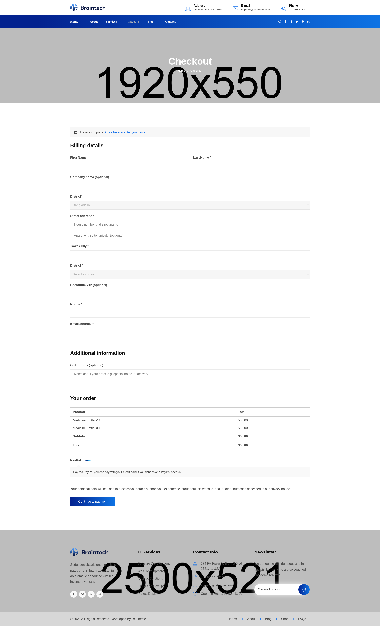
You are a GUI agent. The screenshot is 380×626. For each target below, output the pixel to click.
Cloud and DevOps (151, 586)
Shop (285, 619)
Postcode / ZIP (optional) (88, 285)
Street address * (82, 216)
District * (76, 265)
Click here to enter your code (125, 132)
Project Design (148, 593)
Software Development (154, 563)
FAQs (302, 619)
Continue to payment (92, 501)
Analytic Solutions (150, 578)
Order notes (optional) (86, 365)
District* (76, 196)
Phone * (76, 304)
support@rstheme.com (255, 9)
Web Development (151, 571)
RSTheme (139, 619)
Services (111, 21)
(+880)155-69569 (213, 577)
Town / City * (79, 246)
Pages (132, 21)
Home (74, 21)
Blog (151, 21)
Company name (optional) (89, 177)
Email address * (82, 323)
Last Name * (202, 157)
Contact (170, 21)
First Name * (79, 157)
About (94, 21)
